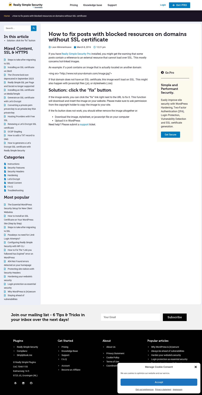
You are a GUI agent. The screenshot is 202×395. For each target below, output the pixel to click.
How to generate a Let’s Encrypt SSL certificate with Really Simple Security (17, 147)
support (84, 124)
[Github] (31, 383)
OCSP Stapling (14, 131)
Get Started (65, 340)
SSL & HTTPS (16, 52)
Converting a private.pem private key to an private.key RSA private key (20, 109)
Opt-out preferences (145, 389)
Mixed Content (18, 48)
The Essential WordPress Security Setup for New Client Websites (18, 208)
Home (7, 16)
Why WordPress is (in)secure (21, 291)
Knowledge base (92, 5)
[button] (195, 367)
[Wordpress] (15, 383)
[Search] (33, 28)
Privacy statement (163, 389)
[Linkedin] (23, 383)
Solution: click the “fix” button (21, 40)
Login (163, 5)
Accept (159, 382)
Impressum (177, 389)
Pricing (74, 5)
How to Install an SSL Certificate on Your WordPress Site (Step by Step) (18, 220)
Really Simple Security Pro (76, 53)
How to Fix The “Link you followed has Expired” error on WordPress (18, 254)
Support (112, 5)
